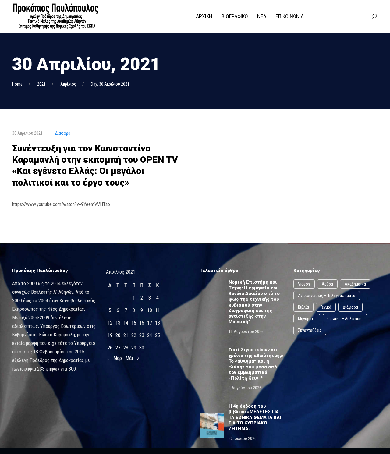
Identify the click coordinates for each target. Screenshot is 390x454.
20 (117, 335)
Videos (304, 284)
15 (133, 323)
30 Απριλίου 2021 (27, 133)
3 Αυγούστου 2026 (245, 387)
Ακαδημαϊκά (355, 284)
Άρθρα (327, 284)
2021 (41, 84)
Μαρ (117, 358)
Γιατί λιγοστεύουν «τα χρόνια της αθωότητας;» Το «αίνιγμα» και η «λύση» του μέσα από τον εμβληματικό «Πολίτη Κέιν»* (256, 364)
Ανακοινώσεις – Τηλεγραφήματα (326, 295)
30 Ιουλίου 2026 (243, 438)
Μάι (130, 358)
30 (141, 348)
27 (117, 348)
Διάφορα (62, 133)
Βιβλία (303, 307)
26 (110, 348)
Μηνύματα (307, 318)
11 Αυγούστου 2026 (246, 331)
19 (110, 335)
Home (17, 84)
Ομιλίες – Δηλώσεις (345, 318)
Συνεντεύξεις (310, 330)
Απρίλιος (68, 84)
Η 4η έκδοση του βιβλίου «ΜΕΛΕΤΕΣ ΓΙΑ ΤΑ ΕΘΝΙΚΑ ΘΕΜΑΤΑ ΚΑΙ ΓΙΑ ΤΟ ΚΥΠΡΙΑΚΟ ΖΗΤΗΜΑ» (255, 417)
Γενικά (326, 307)
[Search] (374, 16)
